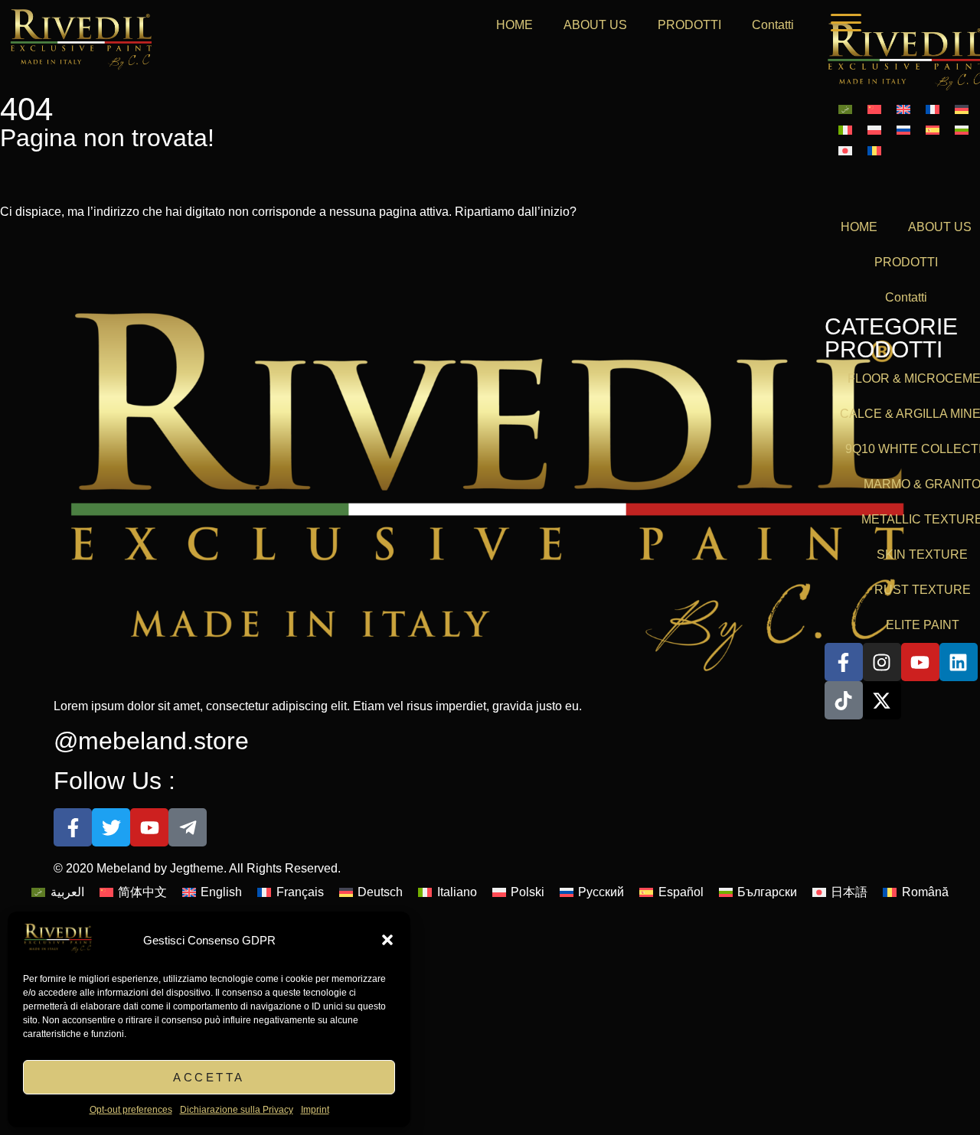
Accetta (209, 1077)
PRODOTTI (689, 24)
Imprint (315, 1109)
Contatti (773, 24)
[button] (387, 939)
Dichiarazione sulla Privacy (236, 1109)
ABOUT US (595, 24)
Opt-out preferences (131, 1109)
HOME (514, 24)
